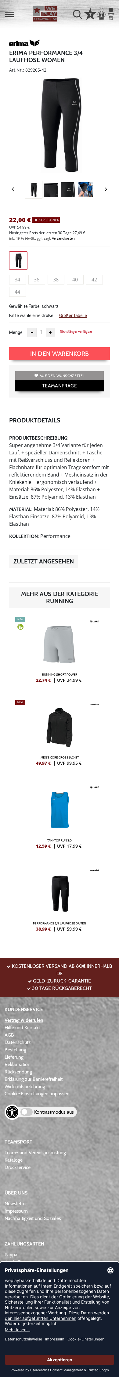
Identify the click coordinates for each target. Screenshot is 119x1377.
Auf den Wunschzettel (62, 375)
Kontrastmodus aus (54, 1112)
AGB (9, 1035)
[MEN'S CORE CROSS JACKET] (59, 735)
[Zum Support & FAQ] (90, 13)
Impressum (16, 1211)
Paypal (12, 1254)
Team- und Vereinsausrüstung (35, 1152)
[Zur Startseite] (45, 14)
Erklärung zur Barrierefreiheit (34, 1079)
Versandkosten (63, 238)
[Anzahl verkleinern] (32, 332)
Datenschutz (18, 1042)
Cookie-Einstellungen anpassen (37, 1093)
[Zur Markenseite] (24, 44)
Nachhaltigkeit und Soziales (33, 1218)
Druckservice (18, 1167)
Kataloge (14, 1160)
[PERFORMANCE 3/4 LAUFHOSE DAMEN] (59, 901)
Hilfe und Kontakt (22, 1027)
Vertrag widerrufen (24, 1020)
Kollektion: (24, 536)
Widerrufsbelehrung (25, 1086)
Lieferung (14, 1057)
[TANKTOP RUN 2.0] (59, 818)
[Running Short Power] (59, 652)
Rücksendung (18, 1072)
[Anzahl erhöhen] (50, 332)
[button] (9, 14)
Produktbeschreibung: (39, 438)
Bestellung (15, 1050)
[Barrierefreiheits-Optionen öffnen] (12, 1112)
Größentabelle (73, 315)
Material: (21, 509)
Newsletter (16, 1203)
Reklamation (18, 1064)
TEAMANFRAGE (59, 386)
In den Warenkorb (59, 353)
